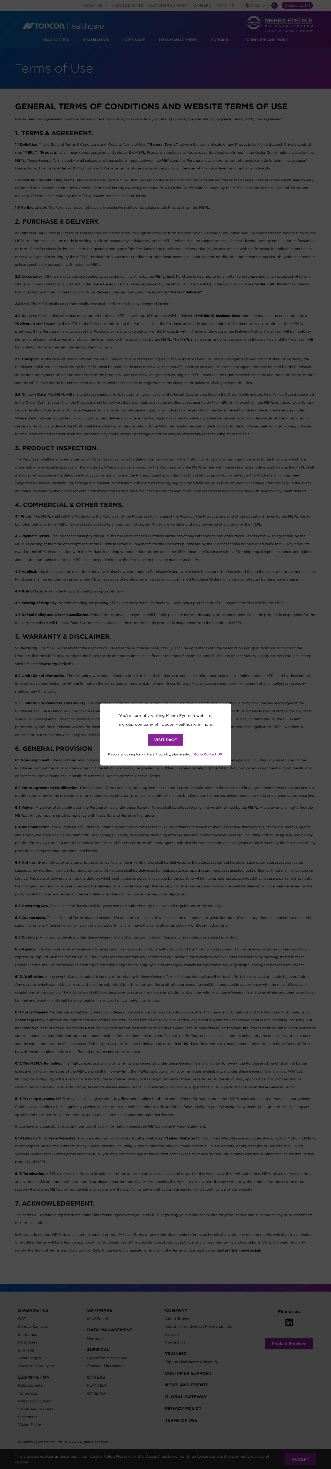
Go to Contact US (208, 754)
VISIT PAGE (165, 739)
